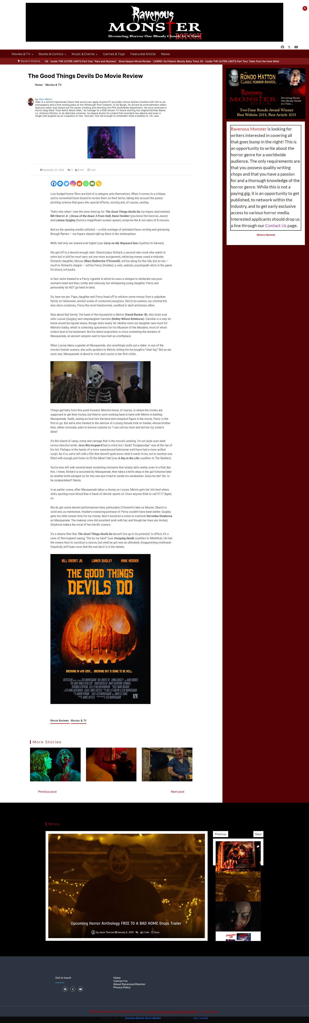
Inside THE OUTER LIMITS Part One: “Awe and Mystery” (53, 61)
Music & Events (83, 54)
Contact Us (120, 980)
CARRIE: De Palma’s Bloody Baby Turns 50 (147, 61)
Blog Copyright (200, 1018)
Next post (177, 791)
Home (117, 977)
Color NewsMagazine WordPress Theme (170, 1011)
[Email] (92, 183)
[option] (147, 61)
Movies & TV (21, 54)
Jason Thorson (104, 932)
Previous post (47, 791)
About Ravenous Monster (129, 984)
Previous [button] (220, 834)
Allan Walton (45, 99)
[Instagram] (73, 183)
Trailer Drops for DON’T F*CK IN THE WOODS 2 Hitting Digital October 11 (126, 923)
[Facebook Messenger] (60, 183)
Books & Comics (51, 54)
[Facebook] (54, 183)
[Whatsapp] (86, 183)
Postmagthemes (208, 1011)
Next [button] (258, 834)
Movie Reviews (60, 720)
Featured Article (143, 54)
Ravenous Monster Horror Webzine (143, 1018)
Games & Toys (114, 54)
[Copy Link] (99, 183)
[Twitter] (66, 183)
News (165, 54)
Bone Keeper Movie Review (104, 61)
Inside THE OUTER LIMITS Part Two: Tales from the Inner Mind (211, 61)
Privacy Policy (122, 987)
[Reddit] (79, 183)
